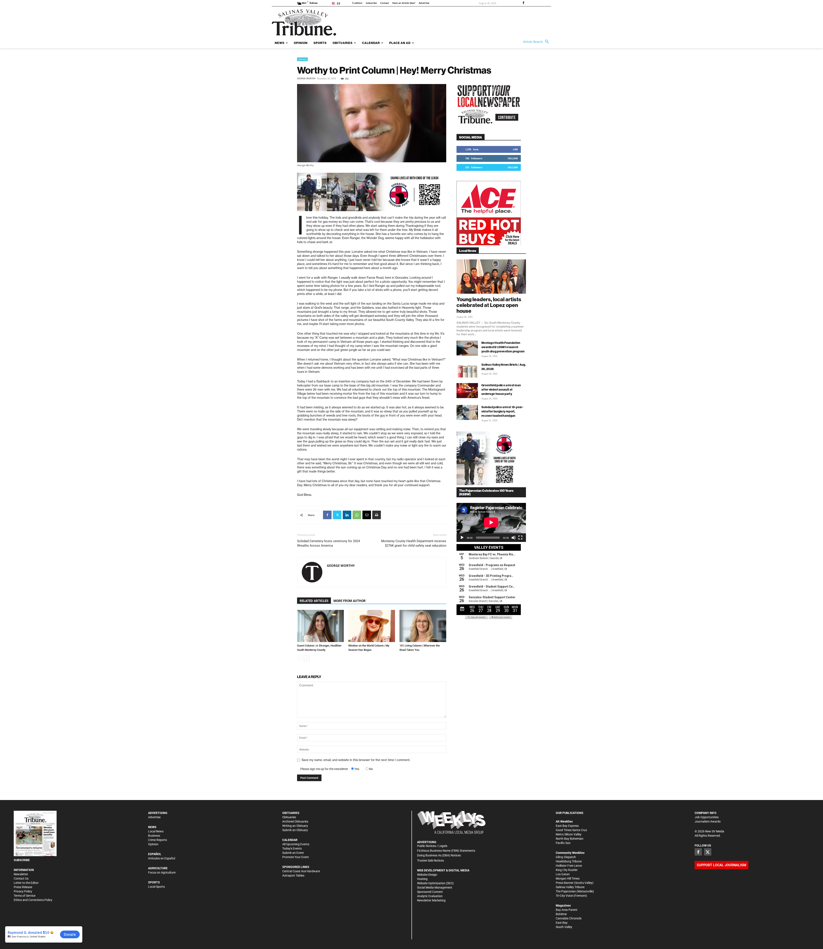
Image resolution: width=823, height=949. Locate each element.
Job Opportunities (707, 817)
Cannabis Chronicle (568, 918)
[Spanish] (339, 3)
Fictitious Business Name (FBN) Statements (446, 850)
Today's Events (292, 848)
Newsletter (21, 874)
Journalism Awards (708, 821)
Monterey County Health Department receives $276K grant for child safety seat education (413, 543)
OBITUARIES (290, 813)
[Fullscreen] (520, 537)
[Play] (462, 537)
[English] (334, 3)
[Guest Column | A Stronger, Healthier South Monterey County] (320, 626)
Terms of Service (24, 895)
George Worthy (306, 78)
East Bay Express (567, 825)
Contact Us (21, 878)
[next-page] (306, 658)
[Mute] (513, 537)
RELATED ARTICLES (314, 601)
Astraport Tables (293, 875)
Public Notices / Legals (432, 846)
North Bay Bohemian (569, 838)
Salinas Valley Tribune (570, 887)
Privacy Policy (23, 891)
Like (515, 149)
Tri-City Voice (564, 895)
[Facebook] (523, 3)
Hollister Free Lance (569, 865)
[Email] (366, 515)
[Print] (376, 515)
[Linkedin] (347, 515)
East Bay (562, 922)
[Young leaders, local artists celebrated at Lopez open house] (491, 276)
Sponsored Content (430, 891)
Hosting (422, 879)
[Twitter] (337, 515)
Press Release (23, 887)
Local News (156, 831)
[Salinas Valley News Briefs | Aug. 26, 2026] (467, 369)
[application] (491, 522)
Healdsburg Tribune (569, 861)
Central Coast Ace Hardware (301, 871)
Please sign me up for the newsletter (324, 769)
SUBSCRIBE (22, 860)
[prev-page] (299, 658)
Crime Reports (157, 840)
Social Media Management (434, 887)
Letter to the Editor (26, 882)
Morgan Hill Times (568, 878)
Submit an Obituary (295, 830)
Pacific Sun (563, 843)
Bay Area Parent (566, 909)
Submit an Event (293, 852)
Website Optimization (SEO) (435, 883)
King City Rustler (567, 870)
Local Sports (156, 886)
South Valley (564, 927)
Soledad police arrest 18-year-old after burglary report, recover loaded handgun (502, 411)
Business (154, 835)
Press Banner (565, 882)
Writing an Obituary (295, 825)
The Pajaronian (566, 891)
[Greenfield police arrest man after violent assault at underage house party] (467, 390)
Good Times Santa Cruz (571, 830)
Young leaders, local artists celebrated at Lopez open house (489, 305)
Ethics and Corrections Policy (33, 900)
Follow (513, 158)
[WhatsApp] (357, 515)
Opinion (302, 59)
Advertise (154, 817)
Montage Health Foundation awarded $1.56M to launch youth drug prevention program (503, 347)
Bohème (561, 914)
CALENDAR (289, 840)
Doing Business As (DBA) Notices (439, 855)
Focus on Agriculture (162, 872)
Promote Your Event (295, 857)
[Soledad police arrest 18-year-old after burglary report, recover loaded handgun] (467, 412)
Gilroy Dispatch (566, 857)
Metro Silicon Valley (568, 834)
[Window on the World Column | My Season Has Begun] (371, 626)
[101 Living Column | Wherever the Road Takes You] (422, 626)
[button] (537, 42)
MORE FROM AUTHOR (349, 601)
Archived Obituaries (295, 821)
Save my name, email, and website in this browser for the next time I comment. (356, 760)
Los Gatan (563, 874)
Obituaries (289, 817)
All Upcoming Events (295, 844)
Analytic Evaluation (430, 896)
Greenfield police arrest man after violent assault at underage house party (501, 389)
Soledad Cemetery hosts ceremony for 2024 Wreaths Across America (328, 543)
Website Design (427, 874)
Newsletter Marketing (431, 900)
